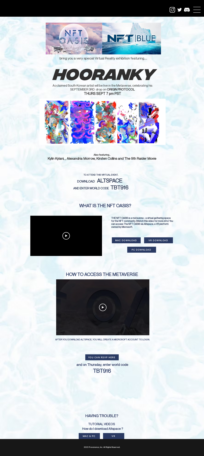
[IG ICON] (172, 10)
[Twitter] (179, 10)
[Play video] (66, 236)
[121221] (187, 10)
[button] (197, 10)
